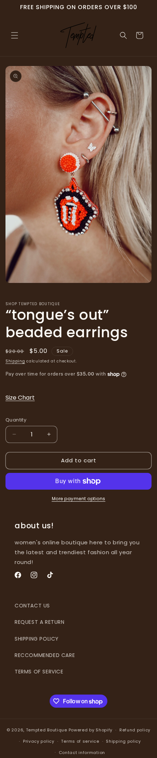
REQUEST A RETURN (40, 622)
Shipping (15, 361)
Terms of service (80, 741)
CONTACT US (32, 605)
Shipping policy (123, 741)
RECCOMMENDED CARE (45, 655)
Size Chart (20, 397)
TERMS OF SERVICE (39, 671)
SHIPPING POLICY (37, 638)
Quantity (15, 419)
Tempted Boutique (46, 730)
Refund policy (134, 730)
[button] (15, 35)
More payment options (79, 498)
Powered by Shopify (91, 730)
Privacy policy (38, 741)
